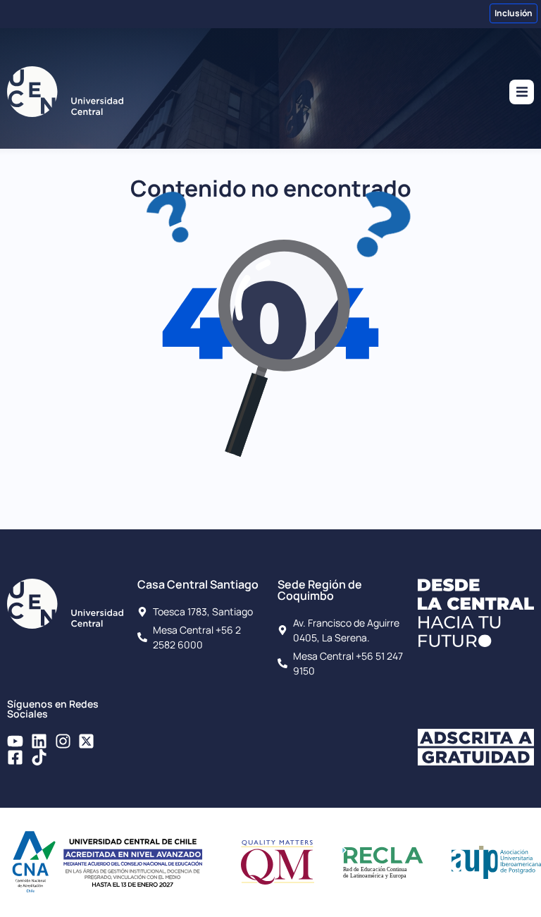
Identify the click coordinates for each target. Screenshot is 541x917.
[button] (521, 92)
